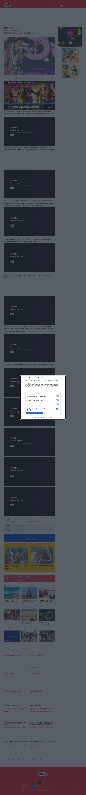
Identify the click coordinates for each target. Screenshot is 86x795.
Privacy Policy (49, 417)
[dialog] (43, 397)
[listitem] (43, 393)
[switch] (57, 396)
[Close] (63, 378)
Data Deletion (36, 417)
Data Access (43, 417)
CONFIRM (34, 413)
